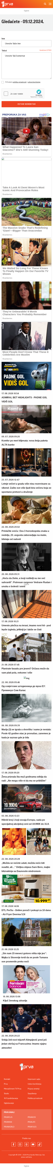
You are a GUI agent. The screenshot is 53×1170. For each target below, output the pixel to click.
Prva (6, 1084)
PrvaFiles (32, 1127)
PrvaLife (31, 1122)
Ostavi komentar (27, 104)
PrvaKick (32, 1117)
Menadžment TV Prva (12, 1089)
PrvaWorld (9, 1127)
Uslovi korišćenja (34, 1084)
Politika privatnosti (35, 1098)
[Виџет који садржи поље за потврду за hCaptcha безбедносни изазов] (23, 93)
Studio (6, 1094)
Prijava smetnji (33, 1089)
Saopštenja (32, 1094)
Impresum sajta (34, 1079)
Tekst (4, 50)
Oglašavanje (9, 1103)
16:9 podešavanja (11, 1098)
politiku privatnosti (19, 82)
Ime (3, 39)
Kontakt (7, 1079)
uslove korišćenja (34, 82)
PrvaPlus (8, 1117)
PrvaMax (8, 1122)
